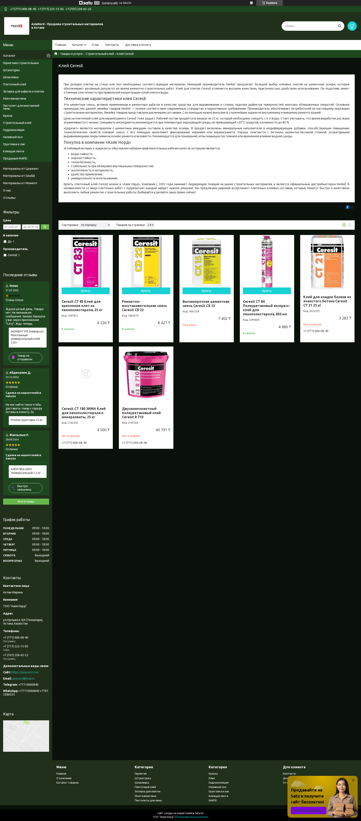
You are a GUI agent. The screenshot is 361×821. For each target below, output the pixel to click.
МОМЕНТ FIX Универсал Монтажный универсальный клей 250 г (27, 337)
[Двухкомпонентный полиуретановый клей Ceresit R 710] (146, 373)
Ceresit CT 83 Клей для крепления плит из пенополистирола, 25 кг (82, 306)
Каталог (77, 44)
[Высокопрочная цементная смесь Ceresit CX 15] (206, 262)
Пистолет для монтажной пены (21, 107)
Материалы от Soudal (19, 175)
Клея (212, 778)
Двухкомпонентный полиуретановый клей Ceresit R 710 (141, 413)
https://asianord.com (25, 672)
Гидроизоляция (13, 130)
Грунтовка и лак (14, 144)
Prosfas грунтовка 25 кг (27, 420)
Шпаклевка (11, 77)
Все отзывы (26, 501)
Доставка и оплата (138, 44)
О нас (95, 44)
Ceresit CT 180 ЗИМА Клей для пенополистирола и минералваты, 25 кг (84, 413)
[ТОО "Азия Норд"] (16, 25)
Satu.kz (199, 813)
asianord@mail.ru (23, 678)
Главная (60, 44)
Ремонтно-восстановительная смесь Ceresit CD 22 (144, 306)
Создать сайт (110, 2)
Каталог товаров (67, 782)
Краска (7, 115)
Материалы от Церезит (21, 168)
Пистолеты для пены (148, 800)
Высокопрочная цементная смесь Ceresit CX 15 (206, 304)
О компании (63, 778)
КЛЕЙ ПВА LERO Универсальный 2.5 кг (26, 471)
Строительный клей (100, 53)
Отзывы (9, 197)
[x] (352, 207)
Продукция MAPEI (15, 158)
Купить (85, 290)
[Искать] (339, 26)
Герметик (141, 773)
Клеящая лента (13, 151)
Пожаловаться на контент (192, 817)
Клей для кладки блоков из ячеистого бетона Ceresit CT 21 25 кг (327, 301)
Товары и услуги (71, 53)
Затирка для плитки (147, 791)
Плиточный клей (14, 84)
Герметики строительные (21, 63)
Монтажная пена (14, 98)
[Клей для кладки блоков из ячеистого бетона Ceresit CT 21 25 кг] (327, 262)
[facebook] (347, 207)
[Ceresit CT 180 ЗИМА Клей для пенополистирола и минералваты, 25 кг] (85, 373)
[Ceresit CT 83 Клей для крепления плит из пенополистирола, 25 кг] (85, 262)
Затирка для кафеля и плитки (23, 91)
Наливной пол (13, 137)
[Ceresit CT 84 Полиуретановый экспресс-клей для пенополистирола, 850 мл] (267, 262)
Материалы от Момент (20, 183)
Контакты (112, 44)
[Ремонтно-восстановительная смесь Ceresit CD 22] (146, 262)
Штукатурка (11, 70)
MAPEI (213, 800)
